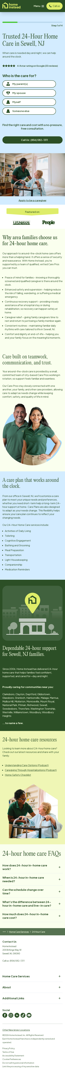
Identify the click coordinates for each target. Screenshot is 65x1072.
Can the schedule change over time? (23, 891)
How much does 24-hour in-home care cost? (25, 915)
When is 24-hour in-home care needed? (23, 879)
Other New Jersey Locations (16, 1030)
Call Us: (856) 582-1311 (34, 139)
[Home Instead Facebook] (4, 1015)
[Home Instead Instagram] (10, 1015)
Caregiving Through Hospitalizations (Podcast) (31, 770)
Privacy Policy (8, 1048)
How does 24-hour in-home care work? (24, 867)
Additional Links (13, 998)
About (6, 987)
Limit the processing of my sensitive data (20, 1066)
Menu (37, 6)
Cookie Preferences (11, 1059)
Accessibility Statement (13, 1056)
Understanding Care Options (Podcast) (27, 765)
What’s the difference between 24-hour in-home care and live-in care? (26, 903)
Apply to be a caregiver (32, 200)
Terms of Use (8, 1052)
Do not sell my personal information (18, 1063)
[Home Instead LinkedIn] (17, 1015)
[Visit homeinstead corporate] (11, 6)
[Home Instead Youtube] (29, 1015)
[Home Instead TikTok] (23, 1015)
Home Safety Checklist (18, 774)
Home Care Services (19, 931)
